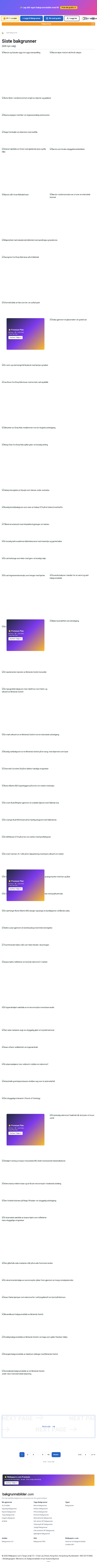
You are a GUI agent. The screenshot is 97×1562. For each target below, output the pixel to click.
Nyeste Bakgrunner (9, 1512)
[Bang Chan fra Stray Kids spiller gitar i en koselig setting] (25, 445)
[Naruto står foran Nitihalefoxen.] (15, 194)
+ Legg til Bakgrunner (31, 18)
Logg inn (73, 18)
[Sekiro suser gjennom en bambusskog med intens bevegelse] (27, 928)
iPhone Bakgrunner (40, 1512)
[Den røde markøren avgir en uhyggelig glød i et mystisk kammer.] (28, 1030)
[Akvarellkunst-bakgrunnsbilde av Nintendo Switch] (22, 1314)
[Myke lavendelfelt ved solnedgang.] (64, 621)
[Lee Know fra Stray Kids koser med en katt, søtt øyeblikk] (25, 382)
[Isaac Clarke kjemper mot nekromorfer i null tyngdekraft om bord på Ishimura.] (34, 1297)
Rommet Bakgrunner (41, 1515)
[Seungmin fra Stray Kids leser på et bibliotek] (20, 257)
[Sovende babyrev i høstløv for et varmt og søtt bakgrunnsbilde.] (72, 577)
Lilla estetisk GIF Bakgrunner (44, 1530)
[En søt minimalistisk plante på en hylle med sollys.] (22, 626)
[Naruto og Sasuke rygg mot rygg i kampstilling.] (21, 52)
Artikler (4, 1521)
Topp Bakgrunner (8, 1515)
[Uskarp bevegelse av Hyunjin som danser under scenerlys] (25, 490)
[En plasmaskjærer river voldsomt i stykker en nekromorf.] (25, 1064)
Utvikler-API (69, 1544)
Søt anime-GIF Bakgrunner (43, 1521)
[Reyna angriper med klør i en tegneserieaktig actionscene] (26, 115)
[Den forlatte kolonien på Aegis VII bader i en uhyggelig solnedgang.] (29, 1201)
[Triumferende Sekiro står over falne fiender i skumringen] (25, 945)
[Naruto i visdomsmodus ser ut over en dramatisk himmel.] (72, 196)
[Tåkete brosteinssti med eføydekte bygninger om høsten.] (26, 524)
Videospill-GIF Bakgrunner (43, 1524)
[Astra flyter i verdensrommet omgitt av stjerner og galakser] (26, 98)
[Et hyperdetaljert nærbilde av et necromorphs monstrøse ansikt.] (28, 1007)
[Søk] (86, 18)
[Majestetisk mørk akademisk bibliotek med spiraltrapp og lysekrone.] (30, 240)
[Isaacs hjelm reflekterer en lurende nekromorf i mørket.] (25, 962)
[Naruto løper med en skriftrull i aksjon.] (66, 52)
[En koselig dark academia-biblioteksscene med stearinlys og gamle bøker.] (32, 541)
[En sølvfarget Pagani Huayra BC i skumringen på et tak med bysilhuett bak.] (32, 894)
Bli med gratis (55, 18)
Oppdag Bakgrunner (9, 1509)
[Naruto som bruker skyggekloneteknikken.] (67, 149)
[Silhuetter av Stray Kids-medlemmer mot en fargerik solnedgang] (28, 428)
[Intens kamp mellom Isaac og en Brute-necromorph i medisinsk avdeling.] (32, 1183)
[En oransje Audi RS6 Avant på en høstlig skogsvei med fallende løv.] (29, 820)
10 (48, 1455)
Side (79, 1455)
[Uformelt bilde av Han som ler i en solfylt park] (21, 302)
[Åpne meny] (93, 18)
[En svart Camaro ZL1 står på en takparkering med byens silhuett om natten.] (33, 854)
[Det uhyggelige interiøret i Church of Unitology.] (21, 1098)
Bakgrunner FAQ (39, 1541)
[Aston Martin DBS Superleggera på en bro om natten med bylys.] (28, 786)
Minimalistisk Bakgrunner (43, 1518)
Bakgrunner (46, 24)
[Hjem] (3, 33)
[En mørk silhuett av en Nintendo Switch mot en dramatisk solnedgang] (30, 734)
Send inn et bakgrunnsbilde (75, 1541)
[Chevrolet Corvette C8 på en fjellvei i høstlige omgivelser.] (25, 769)
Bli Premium (11, 18)
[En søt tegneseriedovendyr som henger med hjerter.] (23, 575)
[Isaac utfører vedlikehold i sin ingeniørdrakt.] (20, 1047)
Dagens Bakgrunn (8, 1518)
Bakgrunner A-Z (7, 1541)
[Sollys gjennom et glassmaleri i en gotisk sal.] (68, 320)
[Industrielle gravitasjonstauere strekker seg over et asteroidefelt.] (28, 1081)
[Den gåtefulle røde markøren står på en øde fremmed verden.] (27, 1263)
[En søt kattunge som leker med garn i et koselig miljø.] (24, 558)
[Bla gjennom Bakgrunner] (93, 24)
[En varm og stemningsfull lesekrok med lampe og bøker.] (25, 365)
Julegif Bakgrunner (40, 1527)
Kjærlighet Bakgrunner (42, 1534)
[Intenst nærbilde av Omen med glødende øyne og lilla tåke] (25, 150)
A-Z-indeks (6, 1505)
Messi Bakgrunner (40, 1505)
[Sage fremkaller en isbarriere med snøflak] (19, 132)
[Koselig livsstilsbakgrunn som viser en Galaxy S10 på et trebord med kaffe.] (32, 507)
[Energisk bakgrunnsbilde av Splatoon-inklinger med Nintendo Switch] (30, 1354)
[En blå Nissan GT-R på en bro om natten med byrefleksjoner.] (26, 837)
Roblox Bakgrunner (41, 1509)
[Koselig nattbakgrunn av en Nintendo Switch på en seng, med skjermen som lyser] (35, 751)
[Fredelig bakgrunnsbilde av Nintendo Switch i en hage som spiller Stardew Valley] (34, 1337)
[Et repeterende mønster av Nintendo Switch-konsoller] (24, 672)
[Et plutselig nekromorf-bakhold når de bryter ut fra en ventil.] (72, 1117)
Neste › (56, 1455)
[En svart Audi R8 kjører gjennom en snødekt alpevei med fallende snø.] (30, 803)
